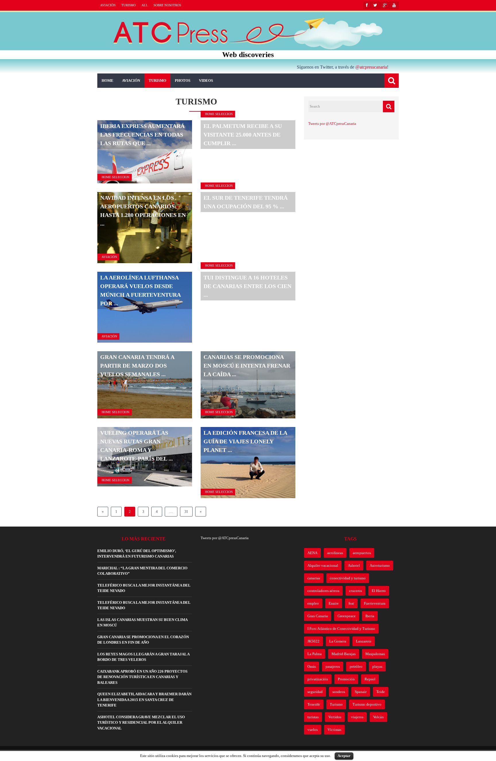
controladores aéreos (323, 591)
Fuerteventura (374, 603)
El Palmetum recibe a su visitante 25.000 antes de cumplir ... (243, 134)
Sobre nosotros (167, 5)
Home (107, 80)
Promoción (346, 679)
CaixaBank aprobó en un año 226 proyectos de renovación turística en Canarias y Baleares (142, 677)
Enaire (334, 603)
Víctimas (334, 729)
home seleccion (115, 177)
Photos (182, 80)
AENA (312, 553)
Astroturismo (380, 565)
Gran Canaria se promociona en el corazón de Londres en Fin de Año (143, 640)
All (145, 5)
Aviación (108, 5)
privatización (317, 679)
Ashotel (354, 565)
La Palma (314, 654)
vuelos (312, 729)
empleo (313, 603)
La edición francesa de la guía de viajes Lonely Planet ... (245, 441)
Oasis (311, 666)
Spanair (361, 692)
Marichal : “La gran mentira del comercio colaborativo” (142, 571)
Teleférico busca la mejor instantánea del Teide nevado (143, 588)
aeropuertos (362, 553)
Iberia (369, 616)
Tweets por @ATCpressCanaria (332, 123)
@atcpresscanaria (371, 67)
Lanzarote (363, 641)
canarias (313, 578)
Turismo (128, 5)
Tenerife (313, 704)
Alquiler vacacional (322, 565)
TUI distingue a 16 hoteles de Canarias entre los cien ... (247, 286)
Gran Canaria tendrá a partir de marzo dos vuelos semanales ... (137, 365)
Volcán (378, 717)
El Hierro (379, 591)
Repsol (370, 679)
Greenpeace (347, 616)
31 (186, 512)
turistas (313, 717)
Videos (206, 80)
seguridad (315, 692)
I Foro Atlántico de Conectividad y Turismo (341, 628)
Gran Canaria (317, 616)
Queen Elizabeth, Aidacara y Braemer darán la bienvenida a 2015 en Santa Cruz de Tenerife (144, 699)
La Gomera (337, 641)
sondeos (338, 692)
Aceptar (344, 756)
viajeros (357, 717)
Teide (380, 692)
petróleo (356, 666)
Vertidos (334, 717)
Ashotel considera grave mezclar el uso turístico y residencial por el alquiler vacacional (141, 722)
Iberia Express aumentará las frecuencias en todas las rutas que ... (142, 134)
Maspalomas (375, 654)
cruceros (355, 591)
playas (377, 666)
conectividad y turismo (348, 578)
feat (351, 603)
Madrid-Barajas (344, 654)
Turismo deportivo (366, 704)
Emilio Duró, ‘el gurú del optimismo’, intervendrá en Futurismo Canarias (136, 554)
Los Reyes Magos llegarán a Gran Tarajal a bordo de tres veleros (143, 657)
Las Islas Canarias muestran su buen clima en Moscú (142, 623)
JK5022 (313, 641)
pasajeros (333, 666)
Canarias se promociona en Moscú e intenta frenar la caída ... (247, 365)
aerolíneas (335, 553)
